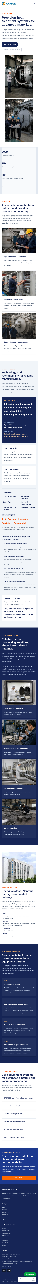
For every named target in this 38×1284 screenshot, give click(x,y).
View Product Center (10, 44)
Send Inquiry (19, 1177)
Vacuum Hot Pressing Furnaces (14, 1106)
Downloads (5, 1238)
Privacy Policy (5, 1281)
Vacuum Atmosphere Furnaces (14, 1121)
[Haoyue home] (9, 3)
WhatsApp (30, 1274)
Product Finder (6, 1230)
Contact (4, 1219)
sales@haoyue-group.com (13, 1254)
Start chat (11, 1259)
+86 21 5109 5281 (11, 1256)
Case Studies (5, 1243)
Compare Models (6, 1233)
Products (4, 1209)
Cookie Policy (13, 1281)
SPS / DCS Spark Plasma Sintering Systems (18, 1098)
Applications (5, 1212)
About (3, 1217)
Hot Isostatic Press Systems (13, 1129)
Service (4, 1245)
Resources (5, 1214)
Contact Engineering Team (12, 49)
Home (3, 1207)
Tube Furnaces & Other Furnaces (15, 1137)
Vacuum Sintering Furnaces (13, 1114)
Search (4, 1228)
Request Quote (6, 1235)
